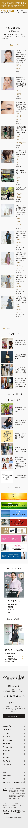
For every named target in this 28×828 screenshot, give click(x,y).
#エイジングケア (19, 221)
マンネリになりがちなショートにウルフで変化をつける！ (21, 153)
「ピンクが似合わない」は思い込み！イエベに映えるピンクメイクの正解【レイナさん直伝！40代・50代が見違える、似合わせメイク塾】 (21, 56)
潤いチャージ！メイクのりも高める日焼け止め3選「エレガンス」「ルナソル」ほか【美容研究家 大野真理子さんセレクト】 (21, 210)
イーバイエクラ (9, 662)
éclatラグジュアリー (10, 726)
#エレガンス (18, 64)
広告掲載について (6, 804)
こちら (18, 798)
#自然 (17, 159)
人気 (16, 45)
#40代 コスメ (18, 68)
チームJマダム (8, 747)
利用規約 (19, 805)
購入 (9, 612)
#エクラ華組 (18, 194)
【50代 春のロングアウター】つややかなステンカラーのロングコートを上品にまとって (21, 300)
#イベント (18, 177)
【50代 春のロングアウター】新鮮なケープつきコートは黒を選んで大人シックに (21, 234)
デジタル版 (11, 610)
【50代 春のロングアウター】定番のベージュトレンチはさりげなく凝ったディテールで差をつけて (21, 256)
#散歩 (17, 178)
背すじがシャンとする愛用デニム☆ (21, 189)
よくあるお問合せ (15, 804)
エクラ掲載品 (9, 656)
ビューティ (6, 733)
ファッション (7, 730)
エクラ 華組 (7, 743)
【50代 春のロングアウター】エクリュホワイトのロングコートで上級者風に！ (21, 278)
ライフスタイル (8, 740)
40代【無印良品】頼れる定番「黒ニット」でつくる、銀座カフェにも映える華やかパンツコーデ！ (21, 130)
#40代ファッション (19, 243)
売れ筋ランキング (10, 654)
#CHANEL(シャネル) (20, 138)
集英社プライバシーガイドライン (9, 805)
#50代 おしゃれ (19, 158)
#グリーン (18, 140)
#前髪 (17, 162)
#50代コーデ (18, 242)
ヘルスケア (6, 736)
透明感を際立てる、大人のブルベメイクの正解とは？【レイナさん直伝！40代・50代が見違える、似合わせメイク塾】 (21, 82)
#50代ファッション (19, 241)
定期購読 (10, 607)
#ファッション (18, 196)
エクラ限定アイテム (11, 659)
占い (4, 754)
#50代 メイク (18, 91)
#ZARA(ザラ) (18, 197)
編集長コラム (7, 750)
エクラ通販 (6, 761)
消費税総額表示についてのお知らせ (10, 807)
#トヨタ (17, 180)
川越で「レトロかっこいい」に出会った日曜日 (21, 172)
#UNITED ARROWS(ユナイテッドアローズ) (21, 143)
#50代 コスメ (18, 65)
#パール (17, 139)
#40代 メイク (18, 69)
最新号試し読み (12, 604)
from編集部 (7, 764)
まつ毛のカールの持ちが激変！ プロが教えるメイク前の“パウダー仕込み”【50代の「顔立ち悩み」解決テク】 (21, 106)
